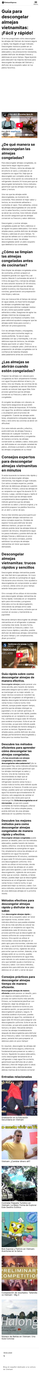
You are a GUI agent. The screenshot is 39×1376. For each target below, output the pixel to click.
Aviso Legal (8, 1352)
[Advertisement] (19, 90)
